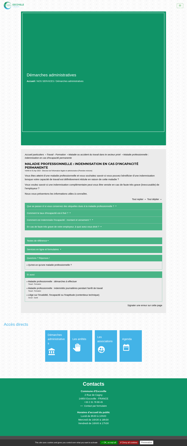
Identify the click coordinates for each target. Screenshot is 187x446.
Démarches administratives (69, 81)
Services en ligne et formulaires (43, 249)
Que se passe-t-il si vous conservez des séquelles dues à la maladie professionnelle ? (71, 206)
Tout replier (139, 199)
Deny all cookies (129, 442)
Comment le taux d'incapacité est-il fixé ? (48, 213)
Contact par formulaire (95, 406)
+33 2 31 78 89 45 (93, 402)
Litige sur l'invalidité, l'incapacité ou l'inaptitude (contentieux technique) (63, 295)
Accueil (31, 81)
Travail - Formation (56, 154)
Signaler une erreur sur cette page (144, 305)
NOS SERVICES (45, 81)
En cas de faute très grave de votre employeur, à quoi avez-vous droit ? (63, 226)
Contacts (93, 384)
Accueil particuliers (35, 154)
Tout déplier (154, 199)
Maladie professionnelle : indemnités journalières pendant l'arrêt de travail (65, 288)
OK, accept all (109, 442)
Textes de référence (37, 240)
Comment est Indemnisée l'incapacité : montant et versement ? (59, 220)
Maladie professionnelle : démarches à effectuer (52, 281)
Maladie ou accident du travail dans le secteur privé (95, 154)
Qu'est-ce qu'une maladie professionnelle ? (50, 265)
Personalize (146, 442)
